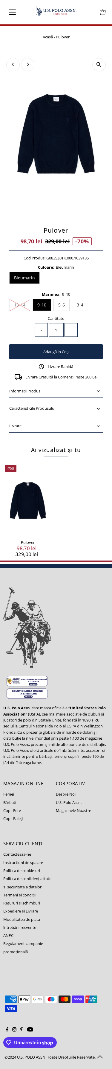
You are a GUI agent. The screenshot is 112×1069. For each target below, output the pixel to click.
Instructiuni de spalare (23, 862)
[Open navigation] (17, 12)
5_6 (61, 305)
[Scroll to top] (100, 1057)
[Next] (27, 64)
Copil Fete (12, 810)
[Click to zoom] (99, 64)
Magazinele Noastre (73, 810)
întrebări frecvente (19, 927)
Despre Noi (66, 794)
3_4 (80, 305)
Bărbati (9, 802)
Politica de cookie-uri (21, 870)
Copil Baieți (13, 818)
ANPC (8, 935)
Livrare (15, 425)
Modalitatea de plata (21, 919)
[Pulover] (27, 500)
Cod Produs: (34, 258)
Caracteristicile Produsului (32, 408)
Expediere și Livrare (20, 911)
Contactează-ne (17, 854)
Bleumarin (24, 278)
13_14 (22, 305)
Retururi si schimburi (21, 903)
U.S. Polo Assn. (69, 802)
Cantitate (56, 318)
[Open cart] (103, 12)
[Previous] (13, 64)
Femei (8, 794)
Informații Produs (24, 391)
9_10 (41, 305)
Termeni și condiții (19, 895)
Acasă (48, 37)
